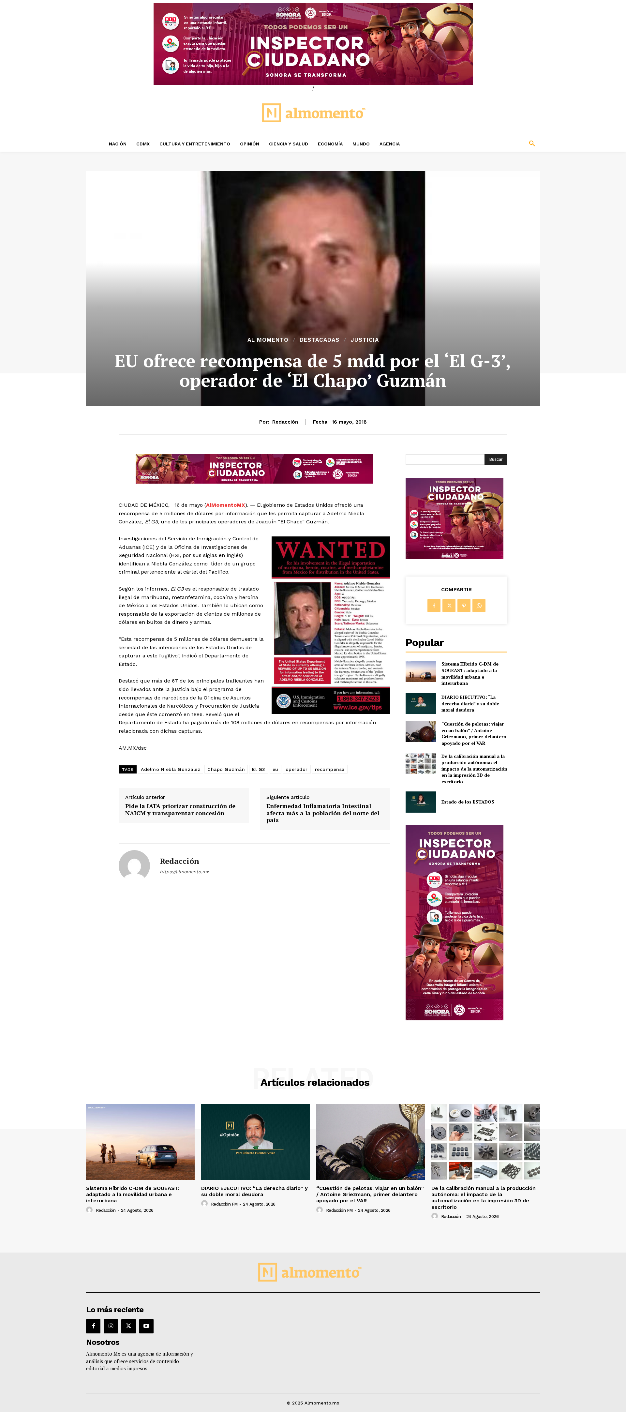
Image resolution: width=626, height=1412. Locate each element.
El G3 (258, 769)
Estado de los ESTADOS (467, 802)
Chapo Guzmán (226, 769)
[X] (448, 605)
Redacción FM (224, 1204)
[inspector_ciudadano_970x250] (313, 44)
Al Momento (268, 340)
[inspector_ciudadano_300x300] (454, 557)
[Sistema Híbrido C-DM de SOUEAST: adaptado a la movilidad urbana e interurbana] (421, 671)
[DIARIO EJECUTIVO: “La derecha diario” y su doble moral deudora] (421, 703)
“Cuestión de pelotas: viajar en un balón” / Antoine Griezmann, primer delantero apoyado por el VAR (473, 733)
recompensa (330, 769)
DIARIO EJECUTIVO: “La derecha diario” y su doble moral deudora (470, 703)
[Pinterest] (463, 605)
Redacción (285, 422)
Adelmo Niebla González (170, 769)
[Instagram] (111, 1326)
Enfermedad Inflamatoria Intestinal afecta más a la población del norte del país (322, 813)
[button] (489, 144)
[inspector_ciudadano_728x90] (254, 482)
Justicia (364, 340)
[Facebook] (433, 605)
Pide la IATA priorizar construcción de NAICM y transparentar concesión (180, 810)
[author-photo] (90, 1210)
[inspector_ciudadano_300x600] (454, 1018)
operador (297, 769)
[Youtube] (146, 1326)
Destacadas (319, 340)
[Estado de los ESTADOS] (421, 802)
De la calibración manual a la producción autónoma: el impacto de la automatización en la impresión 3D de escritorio (474, 769)
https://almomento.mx (184, 871)
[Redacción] (134, 865)
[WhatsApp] (478, 605)
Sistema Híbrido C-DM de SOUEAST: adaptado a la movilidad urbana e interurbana (470, 673)
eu (275, 769)
